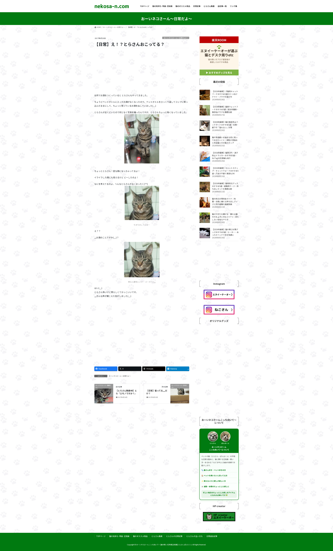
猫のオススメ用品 (140, 536)
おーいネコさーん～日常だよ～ (176, 38)
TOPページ (100, 536)
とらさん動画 (156, 536)
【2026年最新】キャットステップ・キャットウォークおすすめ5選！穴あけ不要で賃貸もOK (225, 171)
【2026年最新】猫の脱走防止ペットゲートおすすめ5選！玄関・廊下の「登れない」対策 (225, 125)
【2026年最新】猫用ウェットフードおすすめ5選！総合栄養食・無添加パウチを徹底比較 (225, 109)
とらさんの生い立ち (194, 536)
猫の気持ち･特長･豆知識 (119, 536)
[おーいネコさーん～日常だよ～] (179, 393)
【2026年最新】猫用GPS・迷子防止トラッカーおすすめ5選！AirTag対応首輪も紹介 (225, 155)
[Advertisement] (141, 71)
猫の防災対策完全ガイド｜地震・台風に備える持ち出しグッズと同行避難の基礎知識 (225, 201)
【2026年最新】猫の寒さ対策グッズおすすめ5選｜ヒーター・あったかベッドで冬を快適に (225, 232)
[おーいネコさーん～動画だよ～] (103, 393)
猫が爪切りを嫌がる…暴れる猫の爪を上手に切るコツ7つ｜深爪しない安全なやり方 (225, 217)
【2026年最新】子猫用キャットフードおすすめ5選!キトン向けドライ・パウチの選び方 (225, 94)
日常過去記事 (211, 536)
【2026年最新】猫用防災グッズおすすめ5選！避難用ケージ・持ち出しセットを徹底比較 (225, 186)
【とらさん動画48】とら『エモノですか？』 (126, 392)
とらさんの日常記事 (174, 536)
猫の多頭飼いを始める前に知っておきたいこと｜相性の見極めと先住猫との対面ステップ (225, 140)
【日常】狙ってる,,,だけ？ (156, 392)
